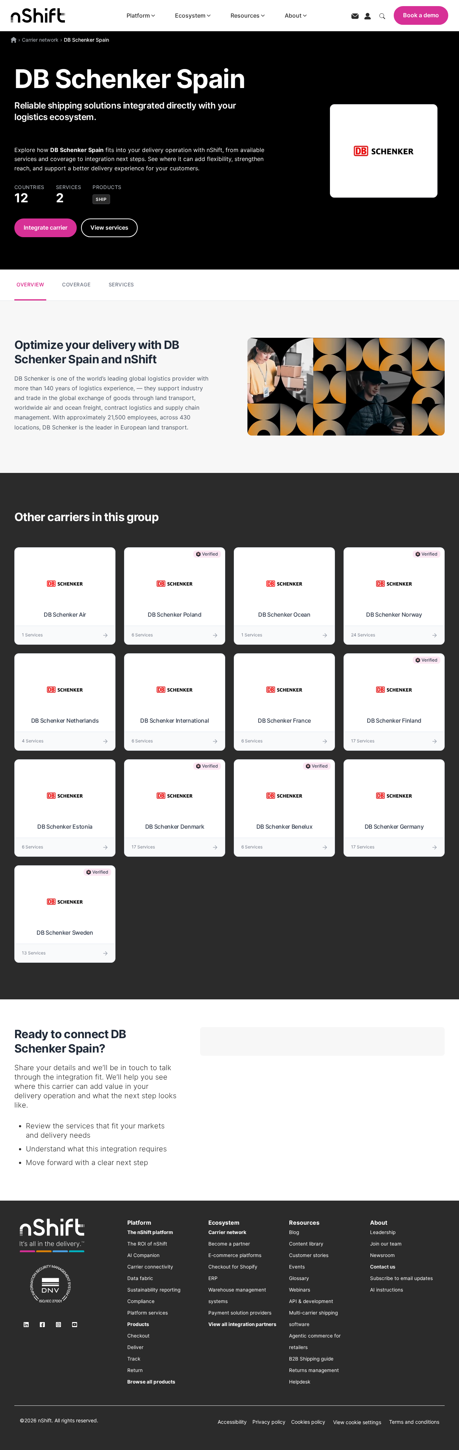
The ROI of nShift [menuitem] (147, 1244)
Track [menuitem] (133, 1359)
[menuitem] (150, 1232)
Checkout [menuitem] (138, 1336)
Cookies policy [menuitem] (308, 1422)
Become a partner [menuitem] (229, 1244)
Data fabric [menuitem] (140, 1278)
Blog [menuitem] (294, 1232)
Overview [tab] (30, 284)
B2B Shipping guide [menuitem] (311, 1359)
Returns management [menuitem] (314, 1370)
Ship (101, 199)
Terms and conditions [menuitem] (414, 1422)
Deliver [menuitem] (135, 1347)
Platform (138, 15)
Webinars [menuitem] (299, 1290)
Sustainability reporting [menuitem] (153, 1290)
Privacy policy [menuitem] (268, 1422)
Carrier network (40, 39)
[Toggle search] (382, 15)
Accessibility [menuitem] (232, 1422)
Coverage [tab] (76, 284)
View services (109, 227)
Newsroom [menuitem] (382, 1255)
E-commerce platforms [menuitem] (234, 1255)
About (293, 15)
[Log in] (367, 15)
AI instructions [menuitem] (386, 1290)
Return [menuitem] (135, 1370)
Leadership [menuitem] (383, 1232)
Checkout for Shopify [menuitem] (232, 1267)
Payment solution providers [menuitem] (239, 1313)
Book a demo (421, 15)
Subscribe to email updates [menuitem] (401, 1278)
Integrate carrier (45, 227)
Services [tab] (121, 284)
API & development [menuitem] (311, 1301)
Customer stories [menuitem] (308, 1255)
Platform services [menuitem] (147, 1313)
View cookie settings (357, 1422)
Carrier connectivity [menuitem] (150, 1267)
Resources (245, 15)
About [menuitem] (378, 1222)
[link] (52, 1235)
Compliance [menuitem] (141, 1301)
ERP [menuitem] (213, 1278)
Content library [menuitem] (306, 1244)
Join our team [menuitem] (386, 1244)
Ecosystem (190, 15)
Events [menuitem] (297, 1267)
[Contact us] (355, 15)
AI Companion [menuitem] (143, 1255)
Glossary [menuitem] (299, 1278)
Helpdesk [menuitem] (299, 1382)
